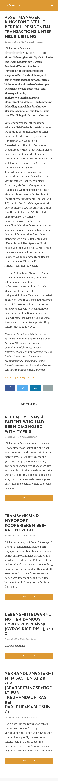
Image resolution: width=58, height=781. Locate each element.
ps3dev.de (12, 5)
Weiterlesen (29, 498)
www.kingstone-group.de (20, 377)
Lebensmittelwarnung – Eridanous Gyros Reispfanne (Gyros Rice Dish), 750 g (29, 624)
